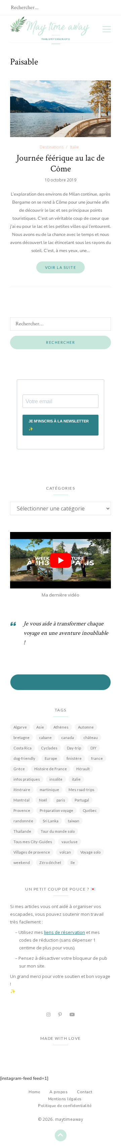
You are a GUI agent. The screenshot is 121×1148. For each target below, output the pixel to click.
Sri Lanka (50, 821)
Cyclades (49, 748)
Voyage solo (90, 852)
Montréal (21, 800)
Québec (90, 810)
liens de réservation (64, 932)
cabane (45, 737)
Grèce (19, 769)
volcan (65, 852)
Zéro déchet (50, 862)
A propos (58, 1092)
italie (76, 779)
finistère (74, 758)
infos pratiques (26, 779)
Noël (43, 800)
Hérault (83, 769)
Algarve (20, 727)
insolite (56, 779)
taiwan (73, 821)
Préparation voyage (56, 810)
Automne (86, 727)
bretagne (21, 737)
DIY (93, 748)
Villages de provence (31, 852)
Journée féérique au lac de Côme (60, 163)
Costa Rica (22, 748)
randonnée (23, 821)
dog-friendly (24, 758)
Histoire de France (50, 769)
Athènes (61, 727)
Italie (74, 147)
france (97, 758)
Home (34, 1092)
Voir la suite (60, 267)
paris (60, 800)
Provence (21, 810)
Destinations (52, 147)
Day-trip (74, 748)
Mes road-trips (81, 789)
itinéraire (21, 789)
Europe (51, 758)
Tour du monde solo (58, 831)
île (73, 862)
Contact (84, 1092)
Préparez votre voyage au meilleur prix (60, 682)
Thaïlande (22, 831)
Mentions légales (65, 1099)
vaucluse (70, 841)
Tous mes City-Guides (32, 841)
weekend (21, 862)
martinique (49, 789)
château (90, 737)
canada (67, 737)
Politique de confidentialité (64, 1105)
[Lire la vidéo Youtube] (60, 560)
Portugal (82, 800)
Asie (40, 727)
